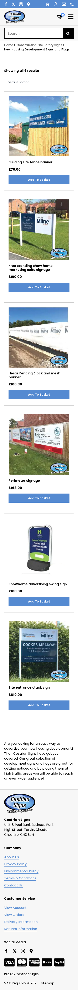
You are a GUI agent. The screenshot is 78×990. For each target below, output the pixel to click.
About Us (11, 857)
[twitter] (13, 4)
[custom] (28, 4)
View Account (15, 907)
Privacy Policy (15, 864)
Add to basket (39, 180)
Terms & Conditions (20, 878)
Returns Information (20, 928)
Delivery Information (21, 921)
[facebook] (6, 4)
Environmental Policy (21, 871)
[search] (68, 33)
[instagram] (21, 4)
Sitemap (47, 983)
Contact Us (13, 885)
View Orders (14, 914)
